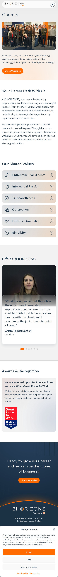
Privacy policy (34, 573)
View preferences (29, 567)
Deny (29, 559)
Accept (29, 552)
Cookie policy (22, 573)
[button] (54, 529)
